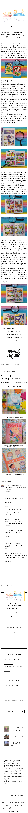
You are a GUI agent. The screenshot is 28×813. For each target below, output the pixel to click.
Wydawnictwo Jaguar (15, 378)
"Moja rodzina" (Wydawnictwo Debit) (14, 474)
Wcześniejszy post (20, 382)
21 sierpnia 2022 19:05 (15, 553)
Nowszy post (6, 382)
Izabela (7, 485)
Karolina (7, 519)
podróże (11, 685)
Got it (17, 811)
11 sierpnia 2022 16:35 (16, 530)
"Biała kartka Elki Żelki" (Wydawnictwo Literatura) (14, 416)
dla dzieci (7, 659)
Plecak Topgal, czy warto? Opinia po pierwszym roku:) (17, 729)
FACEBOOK (10, 795)
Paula (6, 553)
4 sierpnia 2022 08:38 (17, 496)
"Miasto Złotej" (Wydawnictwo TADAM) (15, 744)
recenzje (4, 378)
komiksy (14, 376)
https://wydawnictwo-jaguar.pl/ (11, 364)
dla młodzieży (8, 663)
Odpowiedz (8, 491)
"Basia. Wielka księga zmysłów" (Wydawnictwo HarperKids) (14, 445)
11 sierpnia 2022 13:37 (17, 519)
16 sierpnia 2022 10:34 (16, 541)
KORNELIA (7, 530)
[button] (14, 2)
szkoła (17, 685)
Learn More (11, 811)
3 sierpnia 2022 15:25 (15, 485)
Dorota (7, 541)
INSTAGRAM (20, 795)
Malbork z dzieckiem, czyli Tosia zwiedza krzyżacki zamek (17, 736)
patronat (7, 670)
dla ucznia (7, 376)
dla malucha (15, 659)
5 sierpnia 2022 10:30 (18, 507)
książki (20, 376)
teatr (6, 689)
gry (6, 685)
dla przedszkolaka (9, 666)
